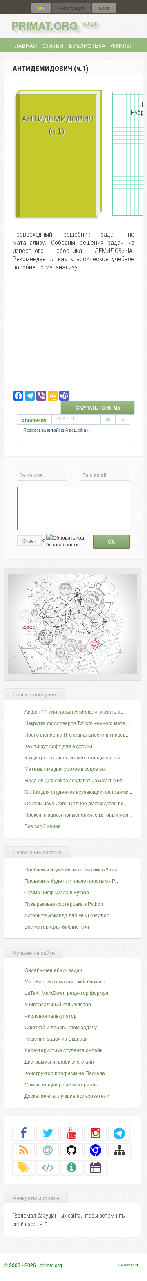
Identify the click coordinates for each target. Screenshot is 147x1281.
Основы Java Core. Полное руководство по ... (76, 803)
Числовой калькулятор (50, 1015)
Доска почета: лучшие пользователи (66, 1095)
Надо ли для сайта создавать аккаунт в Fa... (75, 780)
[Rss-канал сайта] (23, 1150)
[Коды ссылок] (47, 1167)
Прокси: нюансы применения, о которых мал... (78, 814)
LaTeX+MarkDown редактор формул (66, 992)
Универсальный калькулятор (57, 1004)
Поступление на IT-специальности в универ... (76, 734)
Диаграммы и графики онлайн (59, 1061)
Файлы (121, 45)
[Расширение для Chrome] (95, 1150)
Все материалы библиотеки (56, 926)
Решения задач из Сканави (56, 1038)
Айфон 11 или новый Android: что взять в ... (74, 711)
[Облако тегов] (23, 1167)
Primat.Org (54, 25)
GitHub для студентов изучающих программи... (78, 791)
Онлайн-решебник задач (53, 969)
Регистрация (71, 8)
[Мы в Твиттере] (47, 1133)
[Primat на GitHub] (71, 1150)
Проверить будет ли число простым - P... (71, 880)
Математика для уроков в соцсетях (65, 768)
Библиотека (87, 45)
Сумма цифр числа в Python (56, 892)
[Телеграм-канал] (119, 1133)
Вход (104, 8)
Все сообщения (42, 825)
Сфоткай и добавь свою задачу (60, 1026)
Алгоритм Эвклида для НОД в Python (66, 914)
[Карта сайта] (119, 1150)
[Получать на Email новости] (47, 1150)
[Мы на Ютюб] (71, 1133)
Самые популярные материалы (61, 1084)
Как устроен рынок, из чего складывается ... (74, 757)
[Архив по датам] (95, 1167)
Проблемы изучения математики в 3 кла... (72, 869)
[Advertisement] (73, 331)
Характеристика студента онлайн (63, 1049)
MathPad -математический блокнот (64, 981)
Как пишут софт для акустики (58, 745)
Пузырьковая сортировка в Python (63, 903)
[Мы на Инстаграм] (95, 1133)
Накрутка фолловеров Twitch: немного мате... (76, 722)
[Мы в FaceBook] (23, 1133)
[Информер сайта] (71, 1167)
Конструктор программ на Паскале (64, 1072)
